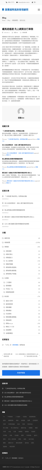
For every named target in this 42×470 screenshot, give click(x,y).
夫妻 (14, 431)
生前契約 (8, 314)
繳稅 (4, 443)
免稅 (17, 420)
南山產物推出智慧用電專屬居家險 (12, 159)
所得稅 (5, 435)
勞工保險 (5, 428)
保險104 (16, 32)
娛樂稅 (20, 431)
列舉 (4, 424)
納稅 (25, 439)
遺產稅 (5, 446)
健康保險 (10, 420)
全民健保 (35, 420)
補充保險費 (19, 443)
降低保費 (12, 446)
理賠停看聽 (9, 264)
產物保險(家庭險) (11, 267)
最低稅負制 (9, 304)
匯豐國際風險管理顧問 (16, 9)
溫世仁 (36, 435)
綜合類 (6, 296)
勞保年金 (30, 424)
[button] (39, 9)
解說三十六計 (10, 326)
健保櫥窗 (8, 285)
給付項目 (31, 439)
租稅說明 (8, 320)
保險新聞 (24, 32)
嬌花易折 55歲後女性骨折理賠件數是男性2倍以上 (17, 173)
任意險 (25, 416)
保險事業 (8, 251)
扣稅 (11, 435)
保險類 (6, 247)
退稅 (32, 443)
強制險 (27, 431)
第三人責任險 (12, 439)
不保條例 (10, 416)
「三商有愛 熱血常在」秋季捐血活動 (13, 131)
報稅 (36, 428)
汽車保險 (28, 435)
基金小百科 (9, 301)
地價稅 (31, 428)
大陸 (9, 431)
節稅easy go (9, 323)
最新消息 (7, 238)
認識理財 (8, 330)
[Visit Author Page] (21, 111)
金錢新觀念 (9, 333)
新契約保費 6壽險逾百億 (7, 355)
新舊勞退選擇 (10, 292)
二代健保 (8, 282)
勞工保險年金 (14, 428)
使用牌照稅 (32, 416)
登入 (35, 2)
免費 (28, 420)
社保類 (6, 278)
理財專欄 (8, 307)
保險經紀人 (9, 257)
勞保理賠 (15, 345)
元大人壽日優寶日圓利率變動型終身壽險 (16, 224)
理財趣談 (8, 310)
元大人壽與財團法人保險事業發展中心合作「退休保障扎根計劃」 (26, 355)
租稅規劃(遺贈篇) (11, 317)
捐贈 (22, 435)
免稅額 (23, 420)
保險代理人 (9, 254)
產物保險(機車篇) (11, 270)
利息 (18, 424)
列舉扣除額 (11, 424)
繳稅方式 (10, 443)
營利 (4, 439)
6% (4, 416)
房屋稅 (33, 431)
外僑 (4, 431)
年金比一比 (9, 289)
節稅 (19, 439)
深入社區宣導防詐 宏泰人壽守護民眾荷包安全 (16, 145)
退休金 (27, 443)
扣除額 (16, 435)
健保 (4, 420)
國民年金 (23, 428)
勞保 (23, 424)
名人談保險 (9, 261)
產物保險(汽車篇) (11, 274)
